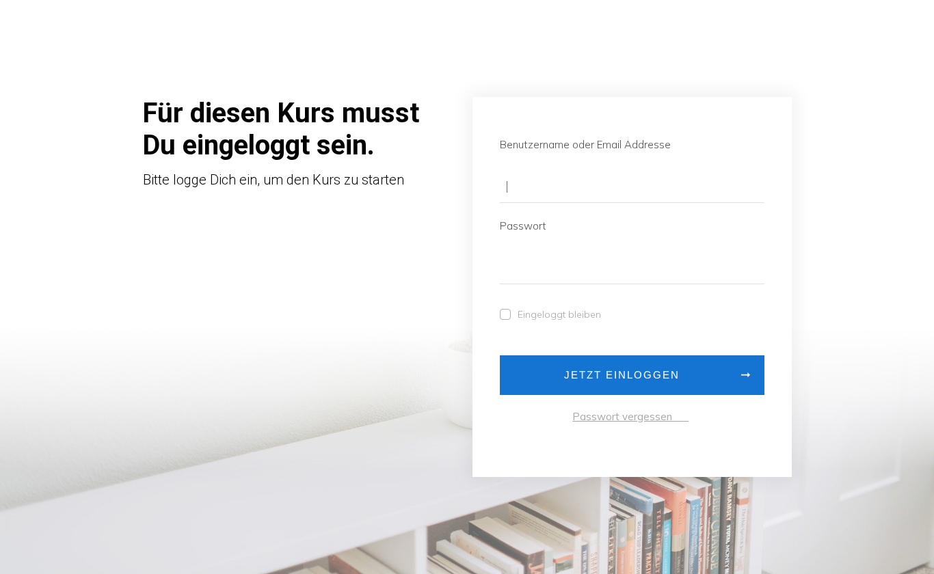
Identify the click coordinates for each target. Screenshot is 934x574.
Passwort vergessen (630, 416)
